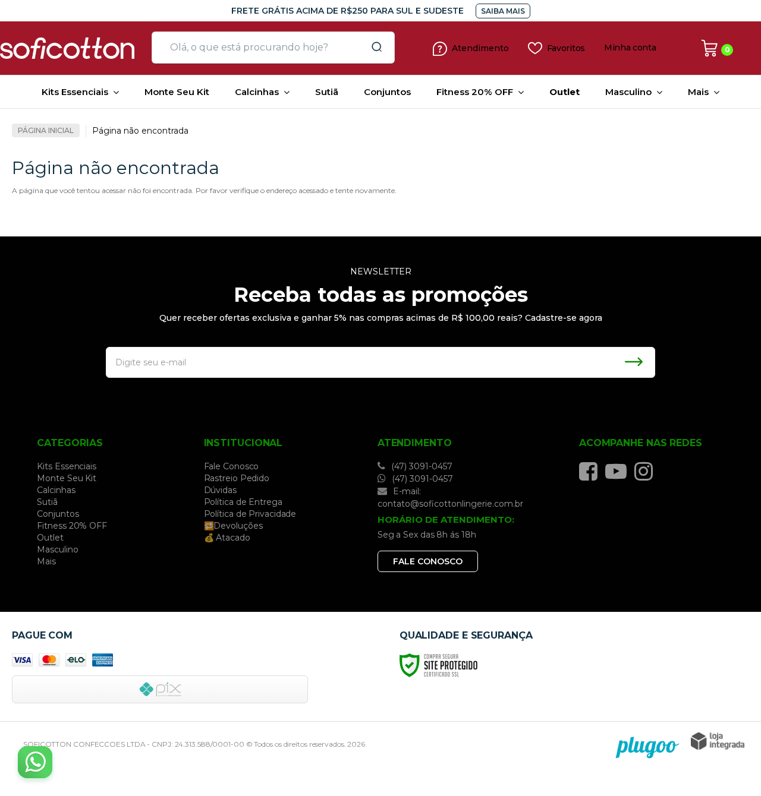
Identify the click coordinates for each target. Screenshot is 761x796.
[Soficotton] (71, 48)
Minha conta (630, 47)
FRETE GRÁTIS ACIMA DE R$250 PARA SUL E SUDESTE (347, 10)
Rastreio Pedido (237, 478)
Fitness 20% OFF (72, 525)
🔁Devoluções (233, 525)
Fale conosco (428, 561)
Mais (46, 561)
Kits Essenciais (66, 466)
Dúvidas (220, 490)
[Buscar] (373, 47)
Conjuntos (57, 513)
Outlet (50, 537)
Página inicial (46, 130)
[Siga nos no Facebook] (591, 471)
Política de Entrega (243, 502)
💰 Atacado (227, 537)
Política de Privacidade (250, 513)
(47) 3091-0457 (420, 466)
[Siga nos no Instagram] (646, 471)
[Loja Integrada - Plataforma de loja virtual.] (717, 741)
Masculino (57, 549)
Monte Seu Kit (66, 478)
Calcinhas (56, 490)
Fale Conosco (231, 466)
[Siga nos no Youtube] (619, 471)
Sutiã (47, 502)
